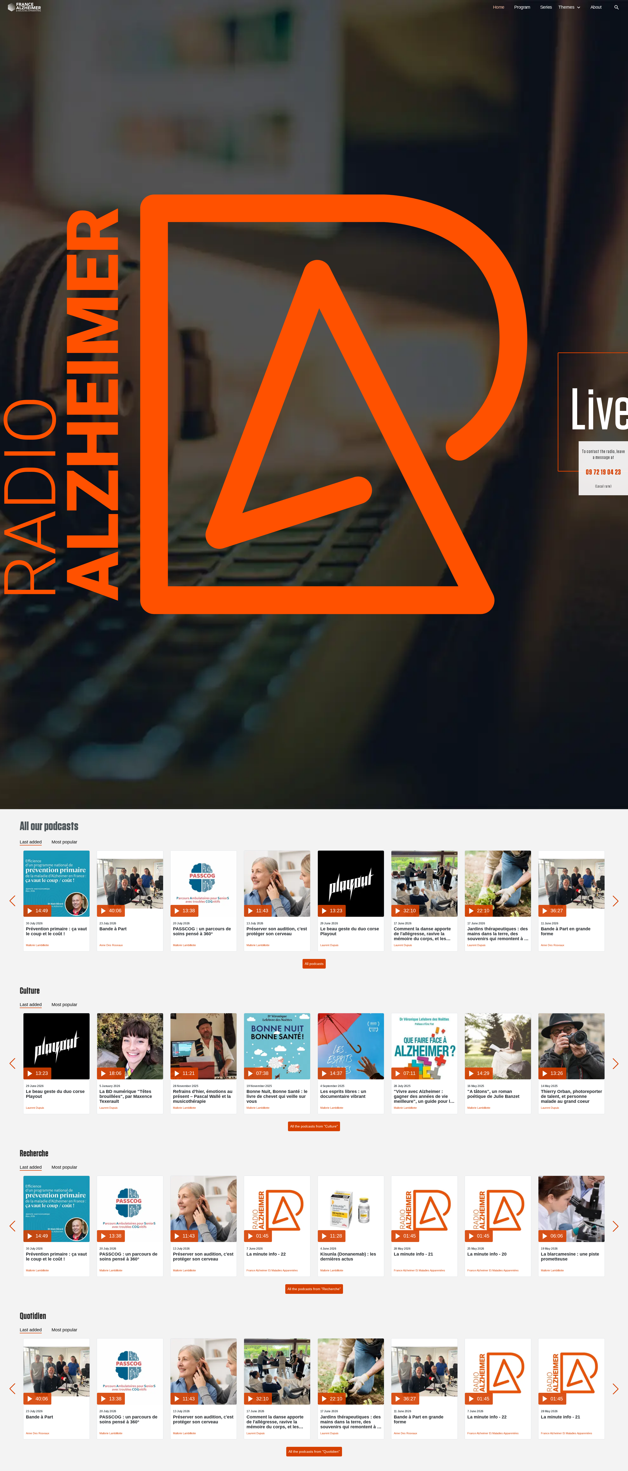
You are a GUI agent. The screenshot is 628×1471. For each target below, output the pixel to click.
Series (546, 7)
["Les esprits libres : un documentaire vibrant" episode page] (351, 1078)
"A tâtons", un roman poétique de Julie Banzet (493, 1094)
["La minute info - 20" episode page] (498, 1241)
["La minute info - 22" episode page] (277, 1241)
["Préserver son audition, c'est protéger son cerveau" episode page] (277, 915)
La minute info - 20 (487, 1254)
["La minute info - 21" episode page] (424, 1241)
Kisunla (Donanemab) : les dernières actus (348, 1256)
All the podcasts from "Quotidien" (314, 1451)
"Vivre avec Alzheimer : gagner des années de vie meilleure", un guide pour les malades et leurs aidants (424, 1096)
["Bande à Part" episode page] (130, 915)
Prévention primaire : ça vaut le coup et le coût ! (56, 931)
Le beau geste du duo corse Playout (349, 931)
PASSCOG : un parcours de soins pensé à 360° (202, 931)
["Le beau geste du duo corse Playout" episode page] (351, 915)
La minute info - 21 (413, 1254)
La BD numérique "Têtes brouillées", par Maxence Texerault (125, 1096)
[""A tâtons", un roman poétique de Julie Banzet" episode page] (498, 1078)
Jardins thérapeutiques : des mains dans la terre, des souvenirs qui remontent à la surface (497, 933)
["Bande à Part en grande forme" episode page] (571, 915)
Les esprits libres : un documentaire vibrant (343, 1094)
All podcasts (314, 964)
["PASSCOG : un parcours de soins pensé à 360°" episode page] (204, 915)
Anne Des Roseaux (111, 945)
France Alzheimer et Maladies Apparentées (272, 1270)
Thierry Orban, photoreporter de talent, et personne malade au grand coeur (571, 1096)
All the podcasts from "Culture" (314, 1126)
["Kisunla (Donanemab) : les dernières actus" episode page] (351, 1241)
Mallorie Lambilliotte (37, 945)
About (595, 7)
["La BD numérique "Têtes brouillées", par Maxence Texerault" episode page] (130, 1078)
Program (522, 7)
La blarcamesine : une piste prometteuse (570, 1256)
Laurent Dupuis (329, 945)
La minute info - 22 (266, 1254)
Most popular (64, 842)
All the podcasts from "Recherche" (314, 1289)
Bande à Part (113, 928)
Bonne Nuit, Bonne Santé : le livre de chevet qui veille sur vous (277, 1096)
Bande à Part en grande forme (565, 931)
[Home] (22, 7)
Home (498, 7)
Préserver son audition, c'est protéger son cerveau (277, 931)
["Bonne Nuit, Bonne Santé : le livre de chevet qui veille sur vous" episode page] (277, 1078)
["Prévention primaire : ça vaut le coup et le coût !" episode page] (56, 915)
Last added (31, 842)
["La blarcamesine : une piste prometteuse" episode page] (571, 1241)
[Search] (616, 7)
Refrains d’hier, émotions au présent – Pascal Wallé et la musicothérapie (202, 1096)
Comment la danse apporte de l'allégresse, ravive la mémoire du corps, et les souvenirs (422, 933)
